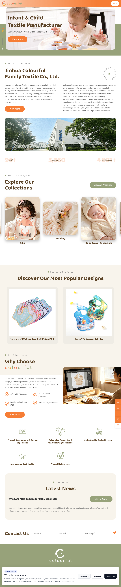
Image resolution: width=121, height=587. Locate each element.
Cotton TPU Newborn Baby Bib (88, 339)
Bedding (60, 239)
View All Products (103, 185)
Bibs (22, 243)
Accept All (110, 576)
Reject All (97, 576)
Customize (84, 576)
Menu (115, 3)
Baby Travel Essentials (98, 243)
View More (17, 39)
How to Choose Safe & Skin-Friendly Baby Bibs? (90, 499)
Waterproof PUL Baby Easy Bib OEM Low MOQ (32, 339)
